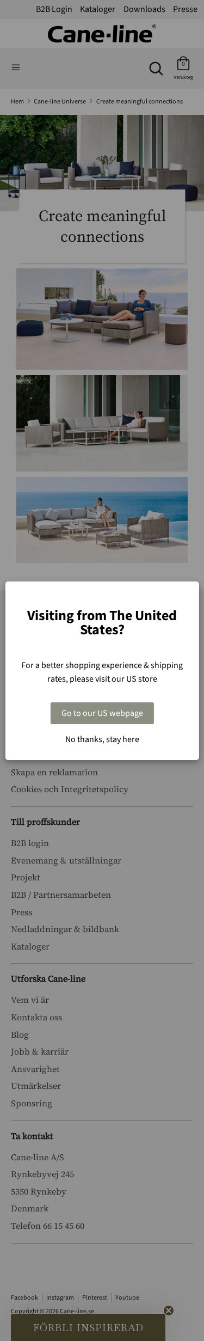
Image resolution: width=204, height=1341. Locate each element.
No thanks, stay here (102, 739)
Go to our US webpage (102, 713)
